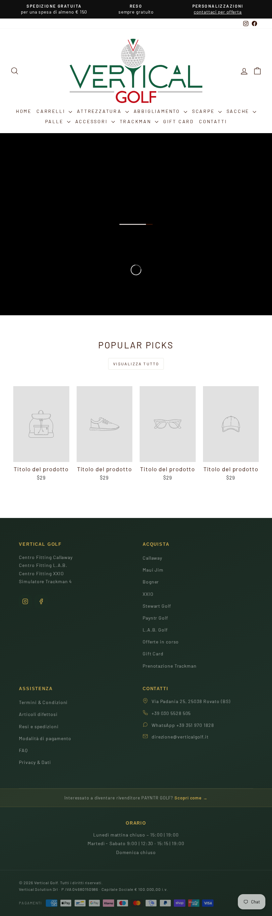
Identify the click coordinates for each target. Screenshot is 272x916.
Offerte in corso (161, 641)
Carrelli (51, 111)
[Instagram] (25, 601)
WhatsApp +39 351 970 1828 (183, 725)
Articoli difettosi (38, 714)
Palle (55, 121)
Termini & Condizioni (43, 702)
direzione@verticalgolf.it (180, 736)
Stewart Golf (157, 606)
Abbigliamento (158, 111)
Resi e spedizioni (38, 726)
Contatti (213, 121)
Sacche (239, 111)
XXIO (148, 594)
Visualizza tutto (136, 363)
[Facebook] (41, 601)
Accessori (92, 121)
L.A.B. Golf (155, 630)
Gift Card (178, 121)
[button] (257, 71)
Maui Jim (153, 570)
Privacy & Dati (35, 762)
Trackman (136, 121)
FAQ (23, 750)
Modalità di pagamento (45, 738)
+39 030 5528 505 (171, 713)
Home (24, 111)
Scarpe (204, 111)
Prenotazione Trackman (170, 666)
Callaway (152, 558)
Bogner (151, 582)
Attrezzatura (100, 111)
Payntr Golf (155, 618)
